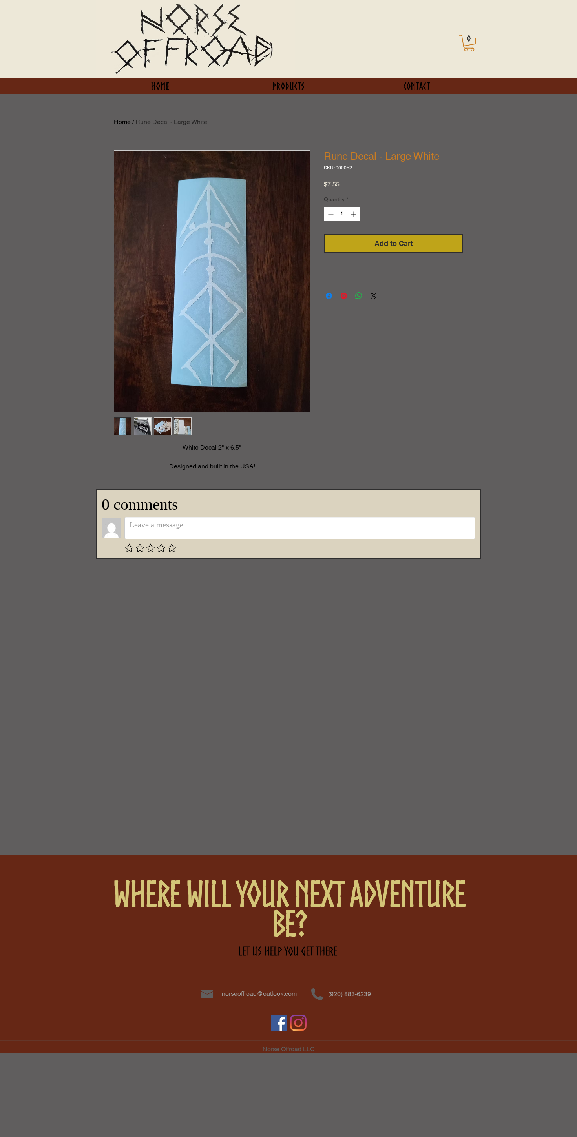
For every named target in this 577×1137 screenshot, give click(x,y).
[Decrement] (330, 214)
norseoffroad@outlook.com (259, 993)
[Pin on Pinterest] (344, 296)
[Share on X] (373, 296)
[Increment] (354, 214)
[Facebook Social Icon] (279, 1023)
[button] (469, 43)
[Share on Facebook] (329, 296)
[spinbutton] (342, 214)
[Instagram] (298, 1023)
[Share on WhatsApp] (358, 296)
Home (122, 122)
